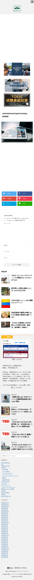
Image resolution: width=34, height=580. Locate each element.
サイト (6, 257)
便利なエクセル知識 (7, 489)
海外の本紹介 (5, 492)
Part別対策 (5, 469)
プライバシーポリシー (8, 487)
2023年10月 (5, 506)
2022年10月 (5, 511)
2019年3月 (4, 542)
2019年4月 (4, 541)
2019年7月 (4, 537)
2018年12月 (5, 548)
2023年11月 (5, 504)
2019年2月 (4, 544)
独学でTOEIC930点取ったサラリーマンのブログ (17, 571)
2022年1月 (4, 521)
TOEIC (3, 467)
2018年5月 (4, 557)
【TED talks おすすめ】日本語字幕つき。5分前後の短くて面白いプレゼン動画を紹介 (22, 424)
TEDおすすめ (5, 466)
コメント (7, 223)
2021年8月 (4, 526)
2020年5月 (4, 531)
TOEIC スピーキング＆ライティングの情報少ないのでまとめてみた (21, 278)
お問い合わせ (5, 481)
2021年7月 (4, 528)
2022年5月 (4, 519)
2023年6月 (4, 510)
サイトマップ (5, 485)
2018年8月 (4, 551)
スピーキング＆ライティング (10, 475)
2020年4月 (4, 533)
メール (6, 251)
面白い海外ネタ (6, 496)
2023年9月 (4, 508)
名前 (6, 245)
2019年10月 (5, 535)
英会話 (3, 494)
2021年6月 (4, 530)
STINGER (20, 576)
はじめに (4, 483)
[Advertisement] (17, 37)
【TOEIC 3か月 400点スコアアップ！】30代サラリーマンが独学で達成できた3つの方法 (22, 447)
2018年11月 (5, 550)
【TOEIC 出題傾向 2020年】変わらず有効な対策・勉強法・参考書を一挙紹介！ (21, 325)
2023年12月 (5, 502)
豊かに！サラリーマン (17, 568)
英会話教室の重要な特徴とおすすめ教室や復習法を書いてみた (21, 315)
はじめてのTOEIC (7, 473)
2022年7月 (4, 515)
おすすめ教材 (6, 471)
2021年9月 (4, 524)
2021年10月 (5, 522)
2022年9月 (4, 513)
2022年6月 (4, 517)
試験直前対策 (6, 480)
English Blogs (5, 462)
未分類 (3, 491)
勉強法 (4, 477)
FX (2, 464)
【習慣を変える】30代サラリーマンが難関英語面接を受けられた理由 (21, 399)
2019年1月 (4, 546)
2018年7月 (4, 553)
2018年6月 (4, 555)
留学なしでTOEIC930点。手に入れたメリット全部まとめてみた (21, 412)
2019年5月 (4, 539)
